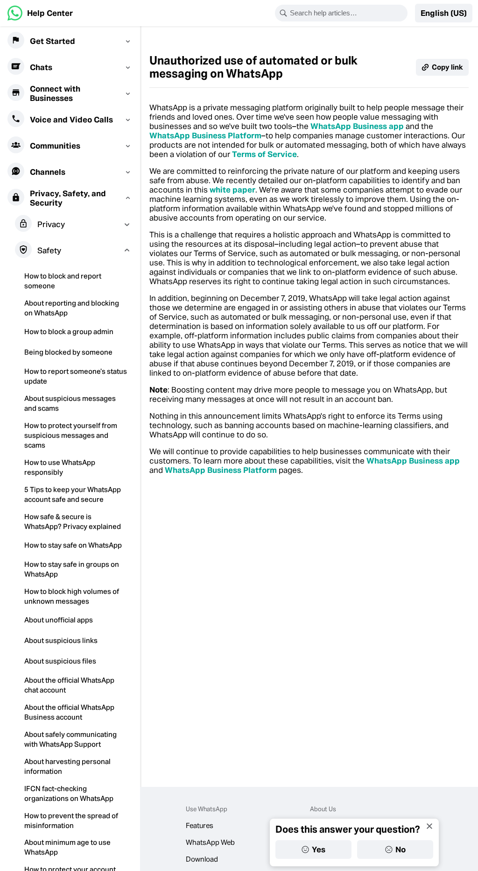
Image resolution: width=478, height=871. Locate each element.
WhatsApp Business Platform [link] (205, 135)
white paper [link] (232, 190)
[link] (40, 13)
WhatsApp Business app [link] (357, 126)
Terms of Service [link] (264, 154)
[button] (443, 13)
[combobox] (347, 13)
